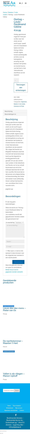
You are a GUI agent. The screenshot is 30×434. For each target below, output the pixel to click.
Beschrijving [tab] (8, 111)
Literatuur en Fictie (19, 106)
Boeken (10, 12)
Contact (22, 410)
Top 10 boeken (17, 405)
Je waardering (10, 222)
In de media (21, 104)
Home (5, 12)
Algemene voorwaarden (10, 410)
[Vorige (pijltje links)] (0, 433)
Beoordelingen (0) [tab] (10, 114)
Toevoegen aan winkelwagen (21, 87)
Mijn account (18, 408)
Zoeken (17, 390)
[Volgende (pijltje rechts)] (2, 433)
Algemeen (24, 101)
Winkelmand (9, 408)
